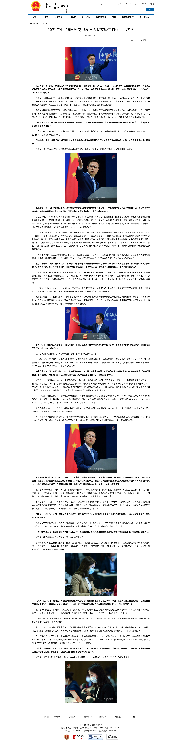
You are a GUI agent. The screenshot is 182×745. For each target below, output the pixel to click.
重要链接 (118, 717)
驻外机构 (86, 17)
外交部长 (58, 17)
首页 (34, 17)
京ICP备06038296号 (90, 731)
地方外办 (87, 717)
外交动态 (72, 17)
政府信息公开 (128, 17)
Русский (128, 4)
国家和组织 (101, 17)
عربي (136, 4)
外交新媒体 (144, 17)
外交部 (45, 17)
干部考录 (132, 717)
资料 (114, 17)
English (101, 4)
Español (119, 4)
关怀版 (152, 4)
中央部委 (57, 717)
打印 (144, 40)
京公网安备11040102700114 (108, 731)
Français (110, 4)
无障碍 (144, 4)
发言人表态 (45, 23)
